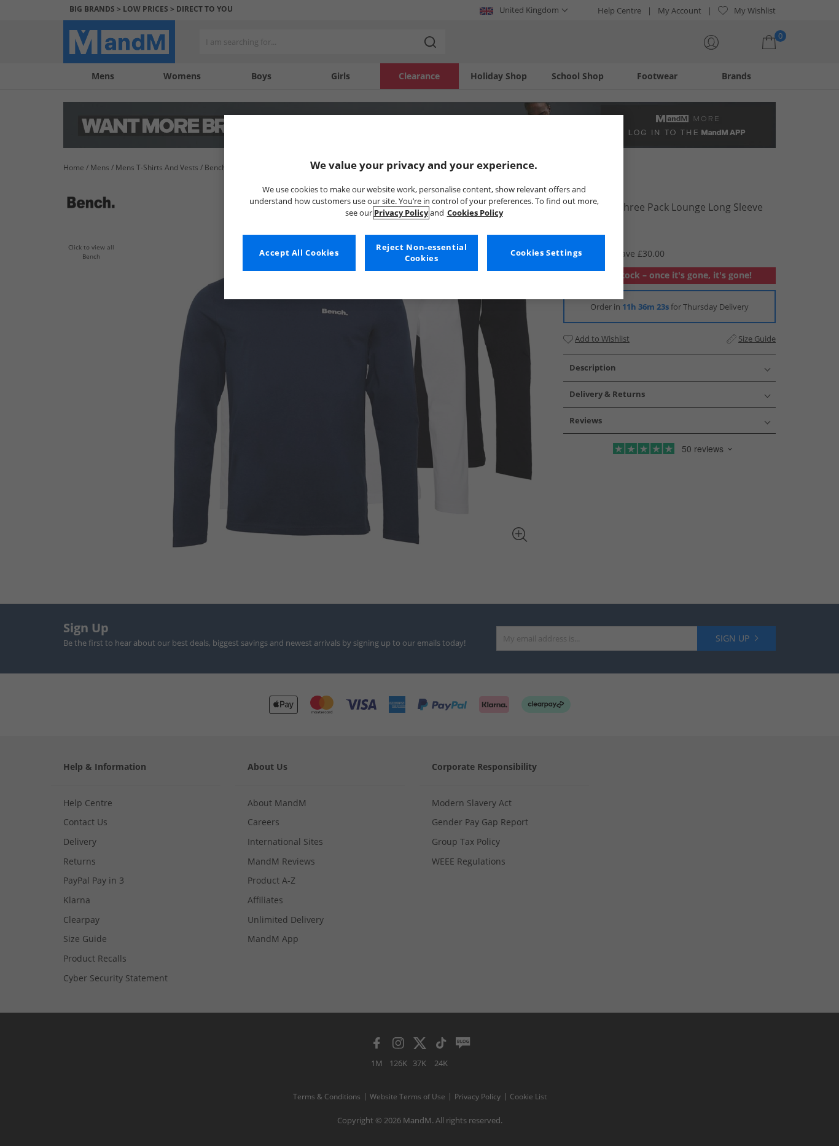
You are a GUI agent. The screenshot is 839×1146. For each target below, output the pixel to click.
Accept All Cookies (298, 253)
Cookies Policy (475, 213)
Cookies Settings (546, 253)
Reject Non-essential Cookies (421, 253)
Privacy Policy (401, 213)
